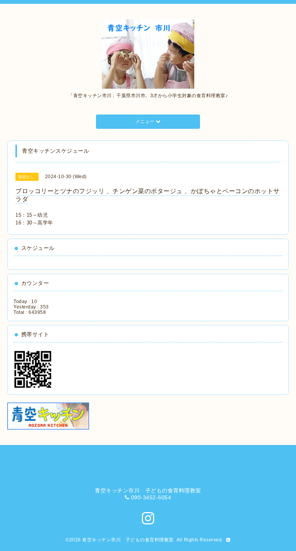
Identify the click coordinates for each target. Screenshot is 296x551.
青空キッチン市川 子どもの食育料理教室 (128, 540)
